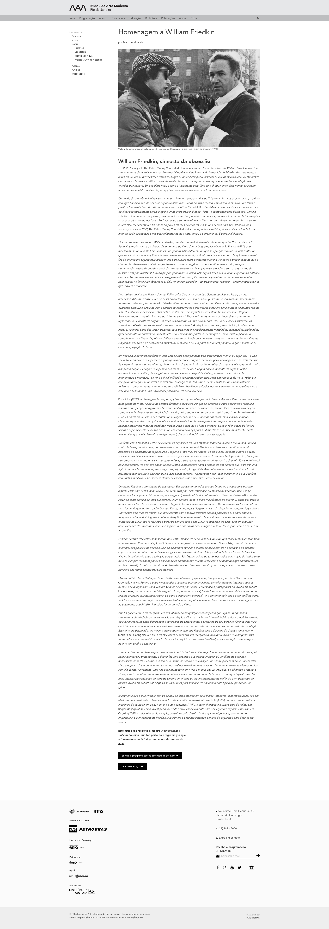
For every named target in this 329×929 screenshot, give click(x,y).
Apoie (182, 18)
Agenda (76, 36)
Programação (87, 18)
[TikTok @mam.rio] (245, 867)
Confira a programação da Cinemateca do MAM (149, 755)
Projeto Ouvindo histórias (88, 59)
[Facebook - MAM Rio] (218, 867)
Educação (135, 18)
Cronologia (80, 51)
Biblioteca (151, 18)
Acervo (103, 18)
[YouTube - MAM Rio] (232, 867)
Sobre (194, 18)
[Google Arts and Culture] (252, 867)
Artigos (76, 70)
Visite (72, 18)
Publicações (168, 18)
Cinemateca (118, 18)
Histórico (79, 48)
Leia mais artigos (131, 766)
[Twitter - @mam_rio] (239, 867)
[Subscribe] (258, 855)
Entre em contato (229, 838)
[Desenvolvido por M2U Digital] (253, 916)
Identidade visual (84, 55)
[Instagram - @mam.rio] (224, 867)
